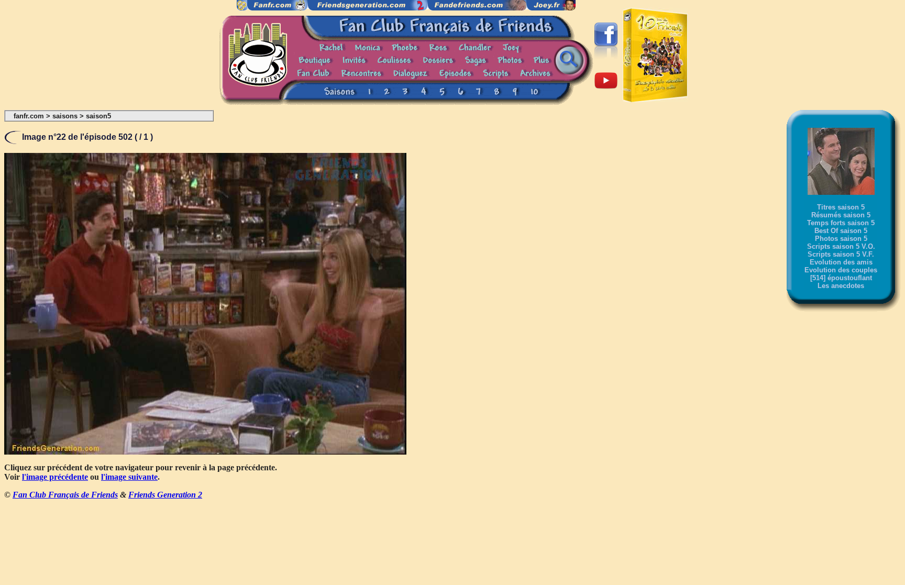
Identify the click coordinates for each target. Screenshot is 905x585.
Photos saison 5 (841, 238)
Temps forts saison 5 (841, 223)
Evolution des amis (841, 262)
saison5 (98, 116)
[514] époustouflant (841, 278)
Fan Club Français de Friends (65, 494)
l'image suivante (129, 476)
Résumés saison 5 (840, 215)
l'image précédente (55, 476)
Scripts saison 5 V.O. (841, 246)
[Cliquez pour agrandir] (205, 451)
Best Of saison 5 (840, 231)
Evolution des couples (840, 270)
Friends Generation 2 (165, 494)
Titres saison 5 (841, 207)
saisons (65, 116)
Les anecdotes (841, 286)
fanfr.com (29, 116)
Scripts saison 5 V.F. (841, 254)
